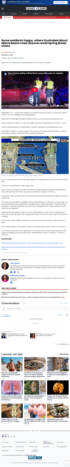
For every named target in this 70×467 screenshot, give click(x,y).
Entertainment (49, 14)
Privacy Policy (34, 446)
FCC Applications (62, 446)
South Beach (47, 62)
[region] (35, 324)
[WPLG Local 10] (36, 8)
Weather (14, 14)
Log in (61, 303)
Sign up (65, 303)
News (3, 14)
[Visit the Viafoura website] (65, 344)
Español (62, 14)
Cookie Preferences (35, 450)
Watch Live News (60, 2)
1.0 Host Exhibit (20, 450)
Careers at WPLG (7, 446)
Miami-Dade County (36, 62)
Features (36, 14)
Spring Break (25, 62)
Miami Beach (17, 62)
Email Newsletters (21, 442)
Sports (25, 14)
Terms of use (20, 446)
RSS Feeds (32, 442)
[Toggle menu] (2, 8)
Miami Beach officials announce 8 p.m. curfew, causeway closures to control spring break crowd (32, 243)
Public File (46, 446)
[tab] (6, 315)
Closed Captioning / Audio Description (48, 442)
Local (10, 62)
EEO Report (5, 450)
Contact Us (60, 442)
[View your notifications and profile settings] (67, 315)
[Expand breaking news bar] (67, 17)
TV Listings (5, 442)
